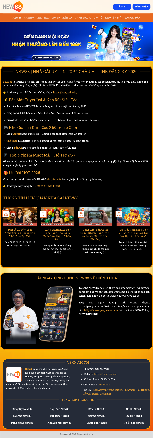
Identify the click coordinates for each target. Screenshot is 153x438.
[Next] (150, 236)
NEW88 (17, 17)
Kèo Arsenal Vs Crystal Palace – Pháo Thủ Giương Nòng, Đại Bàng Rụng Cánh (97, 234)
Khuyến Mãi (113, 17)
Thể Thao (43, 17)
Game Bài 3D (83, 17)
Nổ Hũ (98, 17)
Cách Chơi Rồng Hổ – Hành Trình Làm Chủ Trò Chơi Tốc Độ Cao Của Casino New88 (60, 234)
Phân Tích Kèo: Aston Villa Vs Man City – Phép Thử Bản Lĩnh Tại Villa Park (135, 234)
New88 (28, 369)
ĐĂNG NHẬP (141, 6)
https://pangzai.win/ (65, 92)
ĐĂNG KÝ (122, 6)
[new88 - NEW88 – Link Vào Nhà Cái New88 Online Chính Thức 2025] (17, 6)
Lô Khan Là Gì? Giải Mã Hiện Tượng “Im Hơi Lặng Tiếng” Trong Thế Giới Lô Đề (22, 234)
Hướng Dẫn (133, 17)
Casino (29, 17)
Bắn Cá (67, 17)
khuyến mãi (53, 179)
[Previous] (2, 236)
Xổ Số (56, 17)
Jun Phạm (104, 384)
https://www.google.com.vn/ (101, 310)
